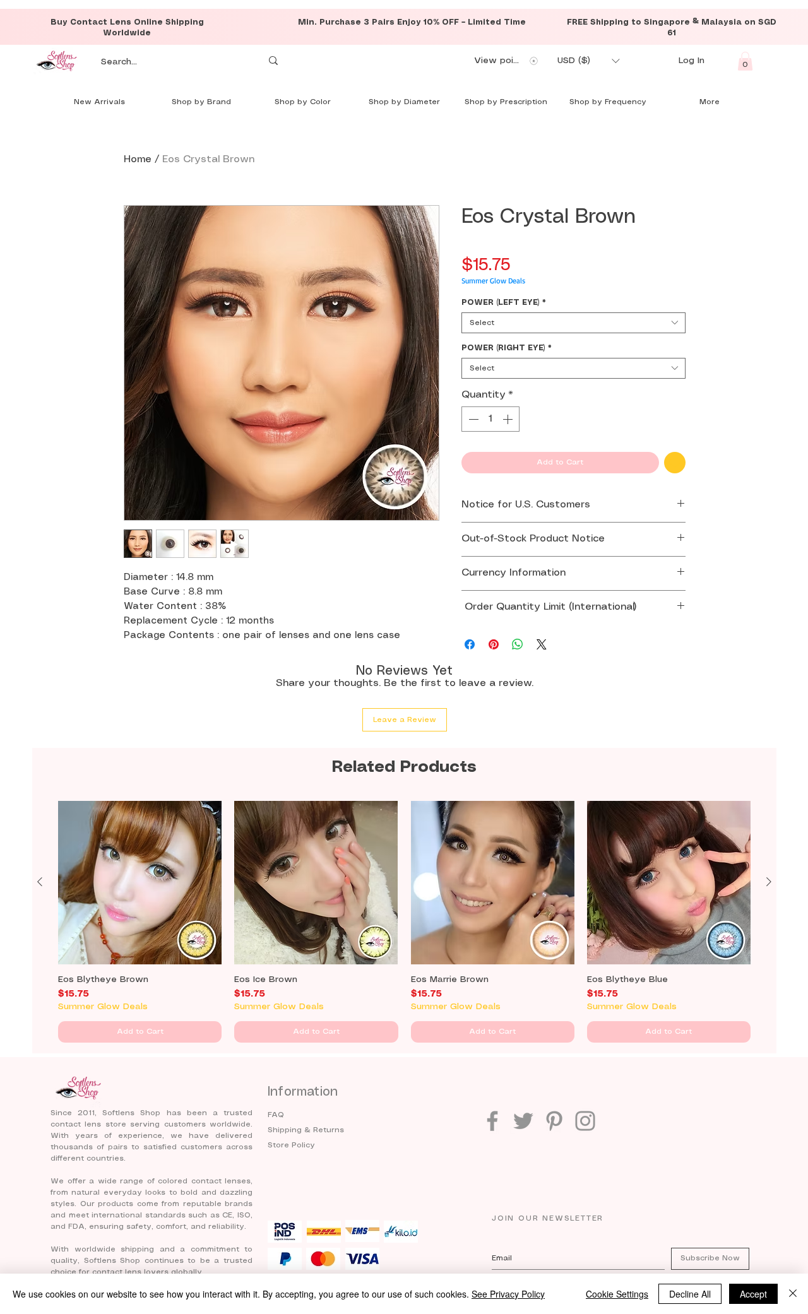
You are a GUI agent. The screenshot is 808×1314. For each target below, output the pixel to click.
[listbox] (588, 61)
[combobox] (573, 322)
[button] (588, 61)
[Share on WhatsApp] (517, 644)
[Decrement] (472, 419)
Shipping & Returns (306, 1130)
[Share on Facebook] (469, 644)
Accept (753, 1293)
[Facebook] (492, 1121)
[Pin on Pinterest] (493, 644)
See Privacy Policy (508, 1293)
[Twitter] (523, 1121)
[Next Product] (768, 881)
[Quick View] (140, 882)
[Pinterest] (554, 1121)
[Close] (792, 1294)
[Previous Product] (39, 881)
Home (138, 159)
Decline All (690, 1293)
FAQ (276, 1114)
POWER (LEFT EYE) (503, 302)
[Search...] (273, 61)
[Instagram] (585, 1121)
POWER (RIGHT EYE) (506, 348)
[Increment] (509, 419)
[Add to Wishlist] (675, 462)
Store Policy (291, 1145)
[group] (404, 921)
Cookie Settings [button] (617, 1293)
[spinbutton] (490, 419)
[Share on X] (541, 644)
